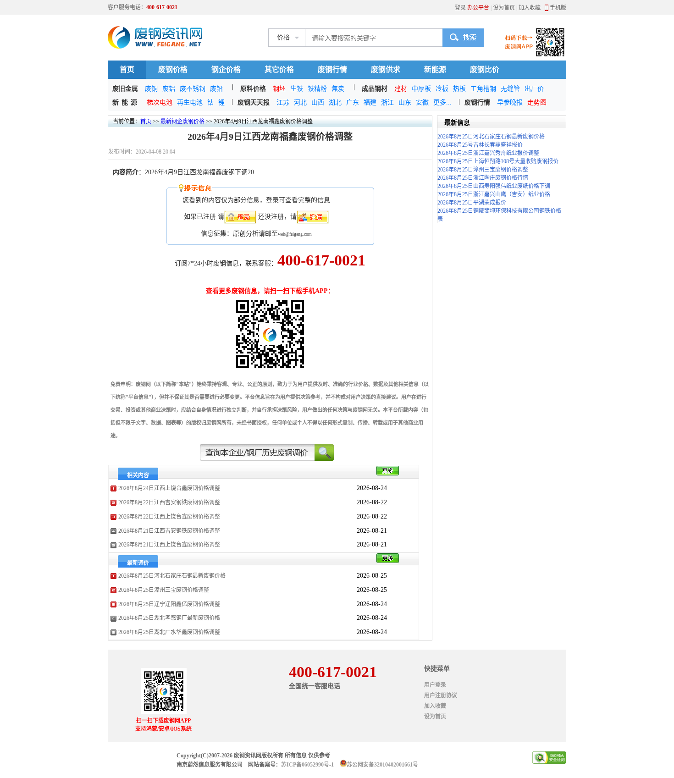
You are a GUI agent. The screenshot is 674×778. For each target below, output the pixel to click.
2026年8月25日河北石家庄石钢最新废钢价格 (172, 576)
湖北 (335, 102)
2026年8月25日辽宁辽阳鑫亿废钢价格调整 (169, 604)
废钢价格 (173, 69)
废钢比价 (484, 69)
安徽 (422, 102)
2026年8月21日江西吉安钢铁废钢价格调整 (169, 531)
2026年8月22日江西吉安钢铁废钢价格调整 (169, 502)
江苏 (282, 102)
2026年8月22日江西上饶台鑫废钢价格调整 (169, 516)
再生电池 (190, 102)
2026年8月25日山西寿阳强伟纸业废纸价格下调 (493, 186)
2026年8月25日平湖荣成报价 (471, 202)
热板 (459, 88)
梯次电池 (159, 102)
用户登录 (435, 685)
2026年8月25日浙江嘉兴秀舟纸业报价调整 (488, 153)
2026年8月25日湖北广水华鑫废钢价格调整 (169, 632)
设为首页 (504, 8)
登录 (460, 8)
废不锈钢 (192, 88)
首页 (127, 69)
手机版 (558, 8)
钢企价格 (226, 69)
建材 (400, 88)
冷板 (442, 88)
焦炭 (337, 88)
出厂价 (534, 88)
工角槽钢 (483, 88)
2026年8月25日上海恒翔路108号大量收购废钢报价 (497, 161)
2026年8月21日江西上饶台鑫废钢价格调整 (169, 544)
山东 (404, 102)
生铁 (296, 88)
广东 (352, 102)
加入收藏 (530, 8)
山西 (317, 102)
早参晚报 (510, 102)
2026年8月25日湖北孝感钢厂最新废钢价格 (169, 618)
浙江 (387, 102)
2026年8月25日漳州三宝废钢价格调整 (163, 590)
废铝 (168, 88)
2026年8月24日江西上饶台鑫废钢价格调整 (169, 488)
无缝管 (510, 88)
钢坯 (279, 88)
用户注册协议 (440, 695)
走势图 (537, 102)
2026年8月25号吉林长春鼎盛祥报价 (480, 145)
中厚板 (421, 88)
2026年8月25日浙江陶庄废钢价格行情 (482, 178)
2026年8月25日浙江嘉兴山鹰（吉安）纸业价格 (493, 194)
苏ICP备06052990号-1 (307, 764)
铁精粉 (317, 88)
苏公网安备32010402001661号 (382, 764)
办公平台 (478, 8)
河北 (300, 102)
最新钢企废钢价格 (182, 121)
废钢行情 (332, 69)
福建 (370, 102)
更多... (442, 102)
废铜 (151, 88)
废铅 (216, 88)
